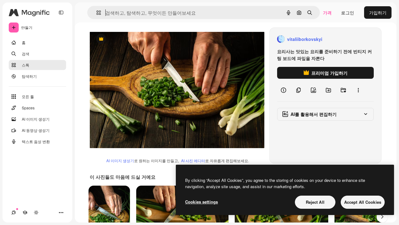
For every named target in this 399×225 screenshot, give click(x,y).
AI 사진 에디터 (193, 160)
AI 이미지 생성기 (120, 160)
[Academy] (25, 213)
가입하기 (378, 12)
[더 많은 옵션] (358, 90)
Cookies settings (201, 202)
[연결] (14, 213)
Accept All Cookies (362, 202)
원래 (125, 39)
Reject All (315, 202)
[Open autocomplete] (96, 12)
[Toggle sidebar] (61, 13)
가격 (327, 12)
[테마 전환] (36, 213)
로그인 (347, 12)
